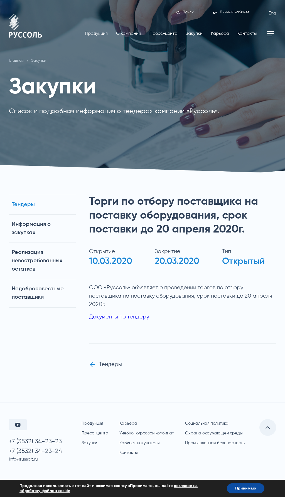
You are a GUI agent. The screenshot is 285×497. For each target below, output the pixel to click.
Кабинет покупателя (139, 443)
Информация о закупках (31, 229)
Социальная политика (207, 423)
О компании (128, 33)
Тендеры (23, 204)
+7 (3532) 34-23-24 (35, 451)
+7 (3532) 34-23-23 (35, 441)
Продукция (96, 33)
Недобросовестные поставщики (38, 293)
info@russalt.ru (23, 459)
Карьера (220, 33)
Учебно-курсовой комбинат (146, 433)
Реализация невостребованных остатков (37, 261)
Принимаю (245, 488)
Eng (272, 13)
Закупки (194, 33)
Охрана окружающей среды (214, 433)
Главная (16, 61)
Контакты (247, 33)
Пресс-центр (163, 33)
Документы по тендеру (119, 317)
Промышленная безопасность (215, 443)
